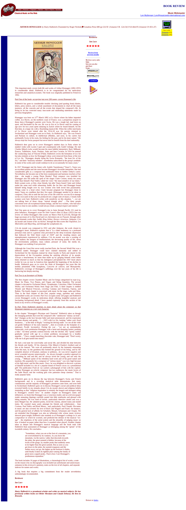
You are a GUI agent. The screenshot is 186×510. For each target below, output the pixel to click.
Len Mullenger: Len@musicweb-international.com (162, 15)
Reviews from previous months (93, 54)
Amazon (165, 32)
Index (96, 500)
